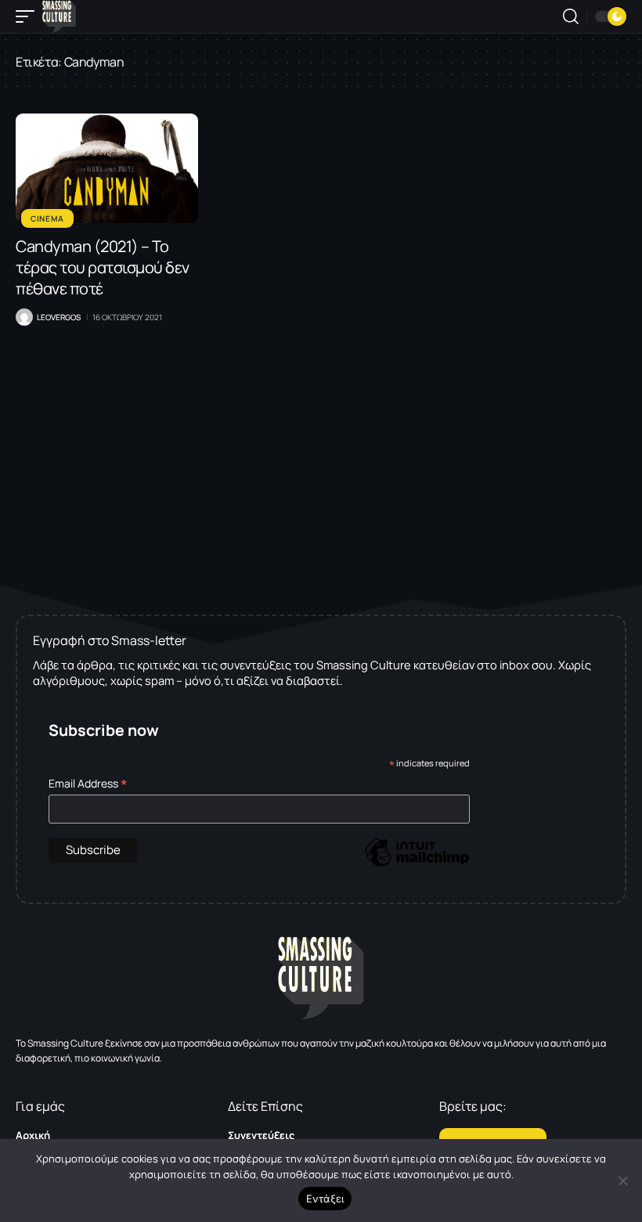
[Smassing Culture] (59, 16)
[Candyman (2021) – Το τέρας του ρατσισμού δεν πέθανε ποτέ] (107, 168)
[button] (29, 16)
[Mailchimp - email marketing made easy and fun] (416, 863)
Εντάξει (325, 1198)
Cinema (47, 218)
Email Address (88, 783)
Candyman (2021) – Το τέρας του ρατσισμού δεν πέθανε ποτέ (102, 267)
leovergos (59, 317)
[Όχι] (622, 1180)
